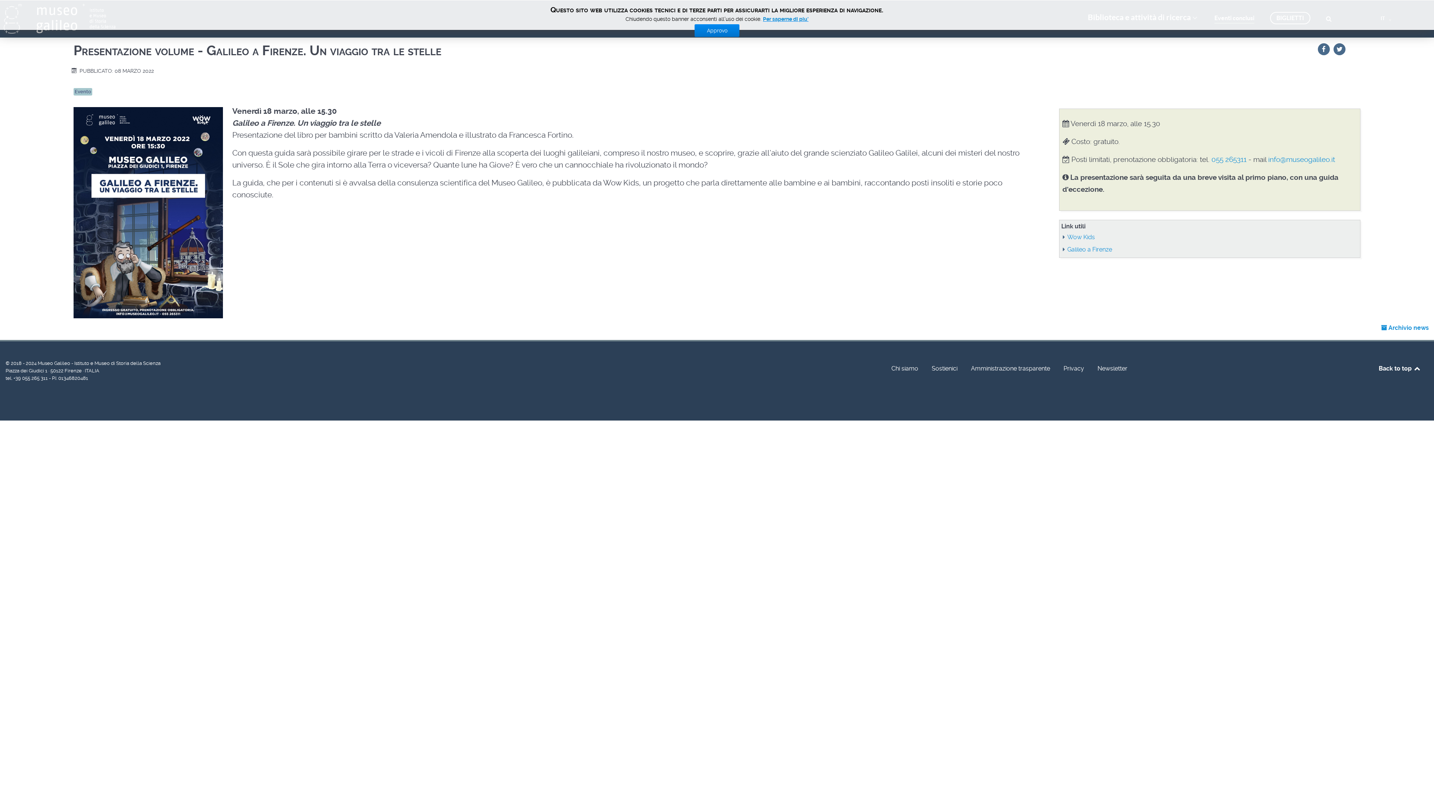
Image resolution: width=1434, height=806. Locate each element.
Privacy (1074, 368)
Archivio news (1408, 327)
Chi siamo (904, 368)
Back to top (1396, 368)
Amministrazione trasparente (1010, 368)
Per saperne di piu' (785, 19)
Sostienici (944, 368)
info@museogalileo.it (1301, 159)
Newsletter (1112, 368)
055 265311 (1229, 159)
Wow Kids (1081, 237)
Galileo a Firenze (1089, 249)
